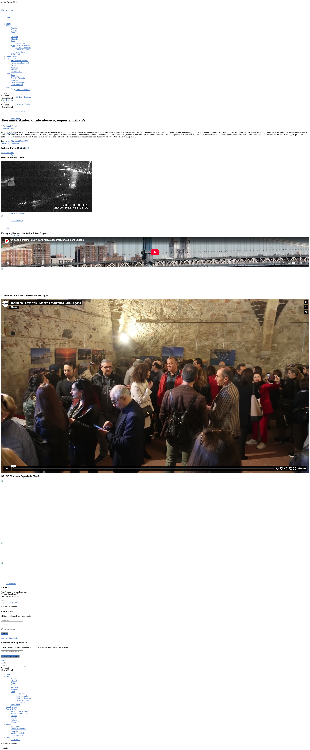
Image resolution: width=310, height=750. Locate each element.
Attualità (14, 28)
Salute (8, 74)
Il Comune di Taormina (19, 61)
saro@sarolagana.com (9, 603)
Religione (14, 39)
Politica (13, 32)
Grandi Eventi (11, 126)
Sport (13, 41)
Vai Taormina (11, 584)
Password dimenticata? (9, 638)
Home (8, 17)
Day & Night (11, 58)
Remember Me (9, 629)
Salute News (15, 76)
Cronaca (14, 30)
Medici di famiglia (18, 213)
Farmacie (14, 80)
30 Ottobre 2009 (7, 128)
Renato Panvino (11, 141)
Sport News (20, 43)
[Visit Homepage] (7, 10)
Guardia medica (17, 85)
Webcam (14, 69)
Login (8, 6)
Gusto (8, 87)
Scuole (13, 67)
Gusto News (15, 235)
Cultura (13, 34)
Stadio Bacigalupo (23, 90)
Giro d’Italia (20, 111)
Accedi (3, 660)
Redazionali (15, 54)
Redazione (7, 126)
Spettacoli (14, 37)
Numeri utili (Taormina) (20, 63)
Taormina (20, 141)
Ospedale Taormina (18, 78)
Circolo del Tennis (23, 104)
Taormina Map (16, 72)
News (8, 26)
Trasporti (14, 155)
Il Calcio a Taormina (23, 97)
